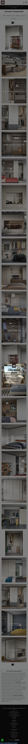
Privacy (2, 743)
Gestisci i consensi (13, 743)
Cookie (6, 743)
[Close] (26, 362)
